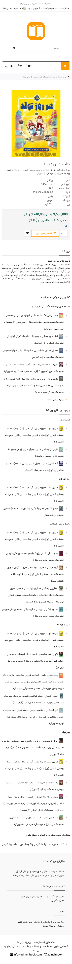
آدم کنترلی (53, 464)
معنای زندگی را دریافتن (47, 609)
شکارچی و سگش (50, 588)
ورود (7, 66)
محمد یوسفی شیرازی (31, 170)
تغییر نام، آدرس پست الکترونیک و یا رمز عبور (42, 897)
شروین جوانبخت (62, 625)
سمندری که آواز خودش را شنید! (43, 797)
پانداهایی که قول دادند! (47, 818)
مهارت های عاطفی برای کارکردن (43, 553)
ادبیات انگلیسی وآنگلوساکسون (33, 844)
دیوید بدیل (65, 170)
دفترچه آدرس (57, 901)
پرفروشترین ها (24, 942)
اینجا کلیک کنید (25, 922)
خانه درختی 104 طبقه (48, 315)
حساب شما (64, 8)
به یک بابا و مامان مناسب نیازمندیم (42, 783)
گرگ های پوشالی (50, 336)
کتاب (61, 844)
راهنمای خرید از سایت (53, 926)
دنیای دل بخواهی (50, 449)
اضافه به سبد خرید (43, 233)
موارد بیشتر (58, 400)
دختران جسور (52, 350)
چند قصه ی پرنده (50, 675)
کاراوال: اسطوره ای (49, 365)
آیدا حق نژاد (55, 170)
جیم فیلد (49, 173)
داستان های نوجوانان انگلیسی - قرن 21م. (50, 307)
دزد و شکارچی (52, 508)
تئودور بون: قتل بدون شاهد (45, 654)
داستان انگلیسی (9, 844)
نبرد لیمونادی (52, 710)
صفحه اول (50, 942)
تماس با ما (7, 8)
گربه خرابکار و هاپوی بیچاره (45, 568)
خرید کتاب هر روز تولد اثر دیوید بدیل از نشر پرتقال (43, 77)
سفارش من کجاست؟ (49, 8)
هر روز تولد (53, 428)
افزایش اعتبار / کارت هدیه (26, 8)
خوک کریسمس (51, 741)
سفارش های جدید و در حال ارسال (32, 871)
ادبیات (53, 844)
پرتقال (50, 180)
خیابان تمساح (52, 696)
